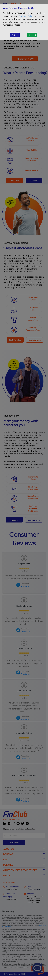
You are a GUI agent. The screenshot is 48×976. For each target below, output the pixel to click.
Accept (32, 35)
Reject (15, 35)
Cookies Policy (26, 16)
